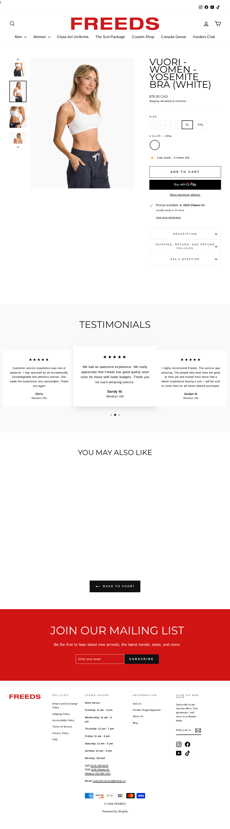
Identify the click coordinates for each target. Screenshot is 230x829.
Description (185, 234)
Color (160, 136)
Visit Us (137, 703)
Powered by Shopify (115, 811)
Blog (135, 722)
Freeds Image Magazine (147, 710)
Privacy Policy (60, 733)
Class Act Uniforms (73, 37)
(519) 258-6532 (99, 765)
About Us (138, 716)
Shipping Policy (61, 714)
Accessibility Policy (63, 720)
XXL (200, 124)
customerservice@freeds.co (109, 780)
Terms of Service (62, 726)
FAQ (55, 739)
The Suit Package (110, 37)
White (154, 144)
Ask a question (185, 259)
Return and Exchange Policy (64, 705)
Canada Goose (173, 37)
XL (187, 124)
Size (153, 116)
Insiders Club (204, 37)
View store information (168, 217)
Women (40, 37)
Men (19, 37)
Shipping (154, 101)
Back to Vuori (118, 586)
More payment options (185, 194)
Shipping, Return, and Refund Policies (185, 246)
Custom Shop (143, 37)
